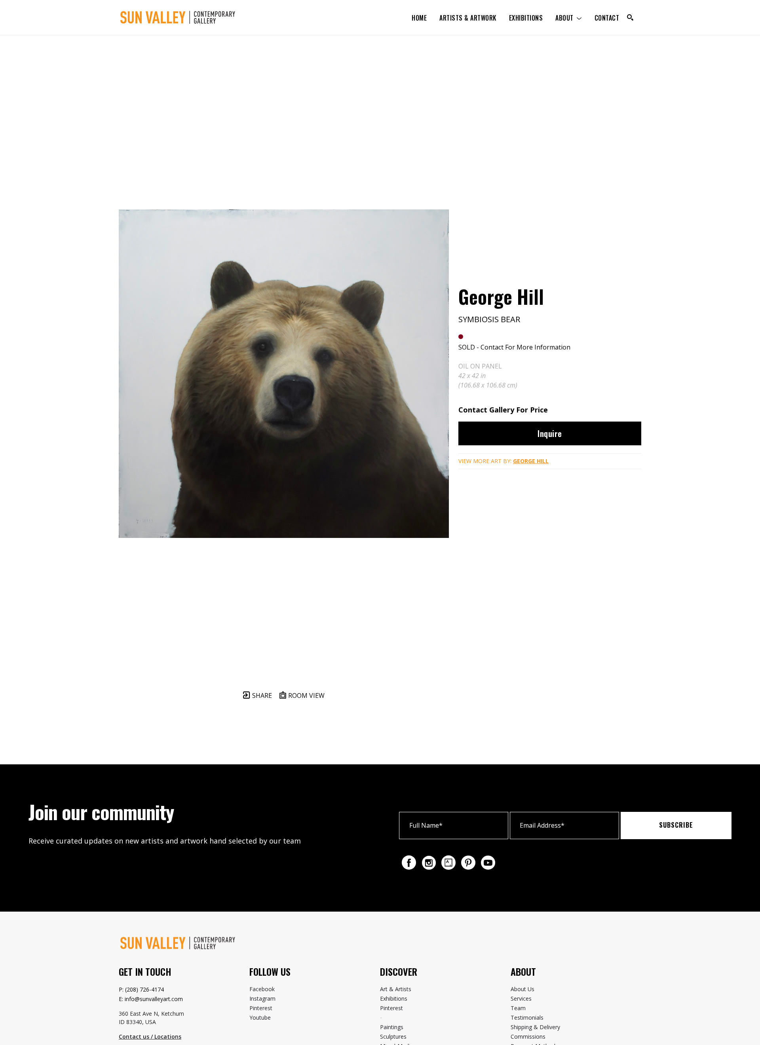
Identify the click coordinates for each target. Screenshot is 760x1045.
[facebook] (409, 862)
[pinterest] (468, 862)
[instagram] (429, 862)
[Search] (630, 17)
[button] (568, 17)
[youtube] (488, 862)
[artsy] (448, 862)
